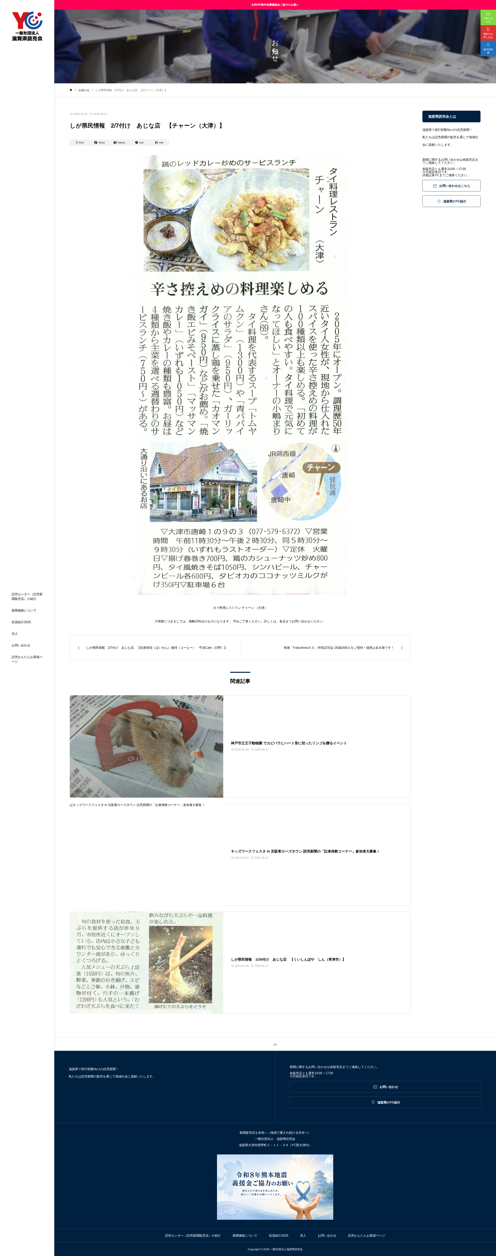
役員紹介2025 (21, 622)
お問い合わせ (21, 645)
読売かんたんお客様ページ (27, 659)
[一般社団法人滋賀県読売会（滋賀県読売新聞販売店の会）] (27, 26)
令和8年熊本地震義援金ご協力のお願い (275, 4)
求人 (15, 633)
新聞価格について (24, 610)
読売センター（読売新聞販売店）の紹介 (27, 596)
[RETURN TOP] (275, 1044)
